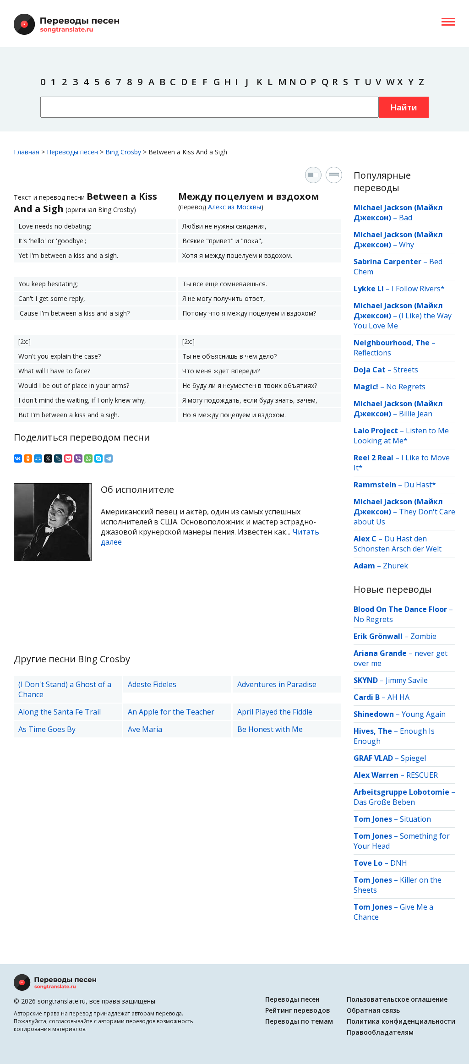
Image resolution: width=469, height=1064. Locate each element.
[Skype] (98, 458)
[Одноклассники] (28, 458)
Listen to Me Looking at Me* (401, 436)
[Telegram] (108, 458)
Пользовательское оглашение (397, 999)
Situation (415, 819)
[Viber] (78, 458)
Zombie (423, 636)
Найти (403, 107)
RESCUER (422, 775)
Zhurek (395, 566)
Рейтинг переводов (297, 1010)
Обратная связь (373, 1010)
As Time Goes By (47, 729)
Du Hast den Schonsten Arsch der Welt (398, 544)
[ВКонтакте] (18, 458)
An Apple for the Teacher (171, 712)
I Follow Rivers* (418, 289)
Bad (405, 218)
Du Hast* (420, 485)
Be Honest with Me (270, 729)
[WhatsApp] (88, 458)
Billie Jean (415, 414)
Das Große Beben (384, 802)
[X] (48, 458)
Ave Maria (145, 729)
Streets (405, 370)
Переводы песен (292, 999)
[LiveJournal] (58, 458)
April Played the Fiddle (274, 712)
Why (406, 245)
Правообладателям (380, 1032)
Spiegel (413, 758)
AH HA (398, 697)
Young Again (424, 714)
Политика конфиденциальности (401, 1021)
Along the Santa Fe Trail (59, 712)
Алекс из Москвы (234, 206)
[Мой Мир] (38, 458)
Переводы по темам (299, 1021)
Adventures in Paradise (276, 684)
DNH (398, 863)
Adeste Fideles (152, 684)
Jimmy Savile (407, 680)
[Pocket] (68, 458)
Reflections (372, 353)
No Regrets (405, 387)
